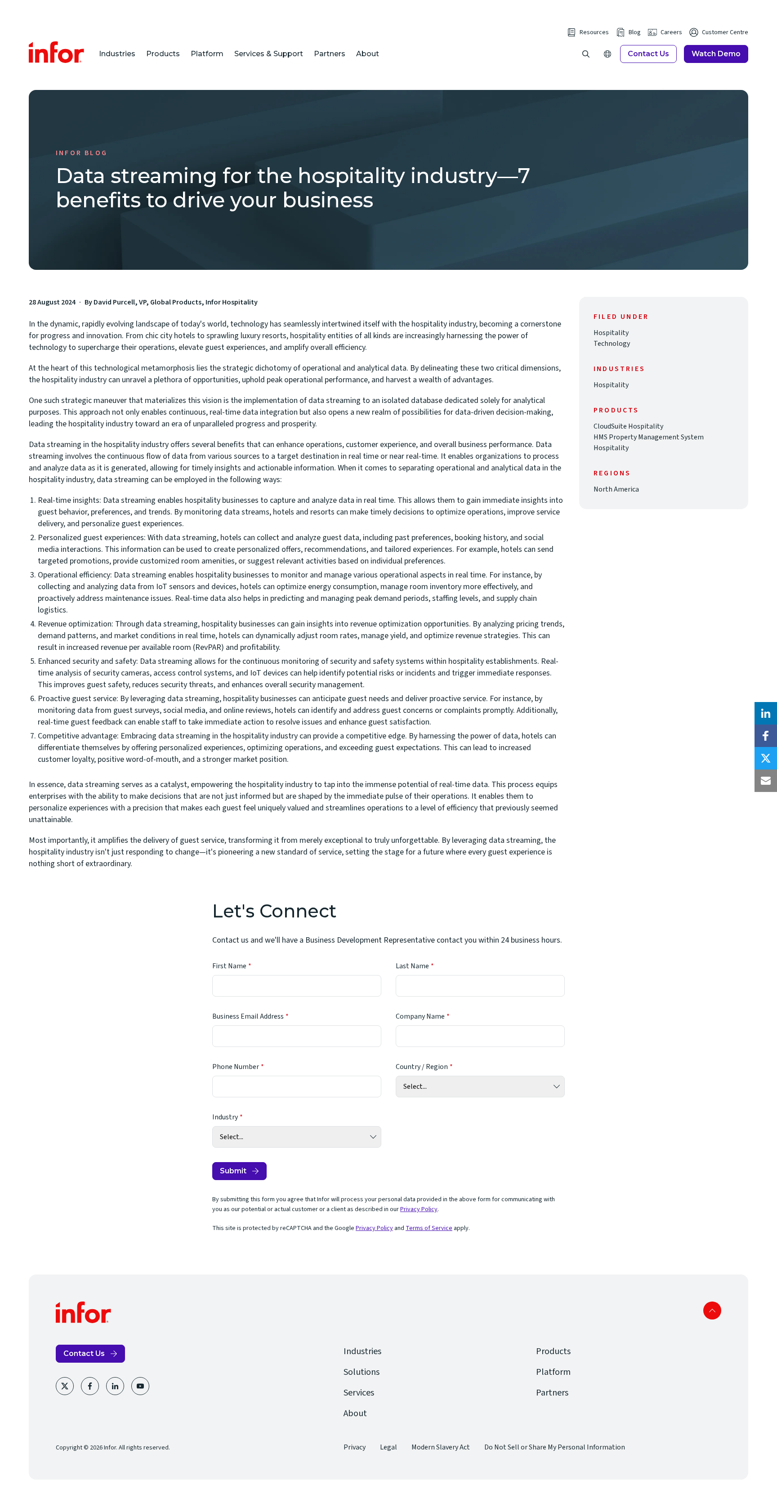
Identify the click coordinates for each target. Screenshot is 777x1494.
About (367, 53)
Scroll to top (712, 1311)
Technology (612, 344)
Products (163, 53)
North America (616, 489)
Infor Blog (81, 153)
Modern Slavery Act (440, 1447)
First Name (229, 966)
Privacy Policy (419, 1209)
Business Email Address (248, 1016)
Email (766, 780)
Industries (117, 53)
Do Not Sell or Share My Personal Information (554, 1447)
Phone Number (235, 1067)
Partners (329, 53)
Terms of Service (429, 1228)
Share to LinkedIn (766, 713)
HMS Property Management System (649, 437)
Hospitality (611, 333)
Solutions (362, 1372)
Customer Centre (725, 32)
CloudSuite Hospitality (628, 426)
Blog (635, 32)
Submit (233, 1171)
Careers (671, 32)
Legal (388, 1447)
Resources (594, 32)
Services (359, 1393)
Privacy (355, 1447)
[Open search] (586, 54)
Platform (207, 53)
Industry (225, 1117)
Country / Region (422, 1067)
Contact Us (648, 53)
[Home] (57, 52)
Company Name (420, 1016)
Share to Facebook (766, 736)
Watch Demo (716, 53)
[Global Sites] (607, 54)
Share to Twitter (766, 758)
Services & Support (268, 53)
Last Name (412, 966)
